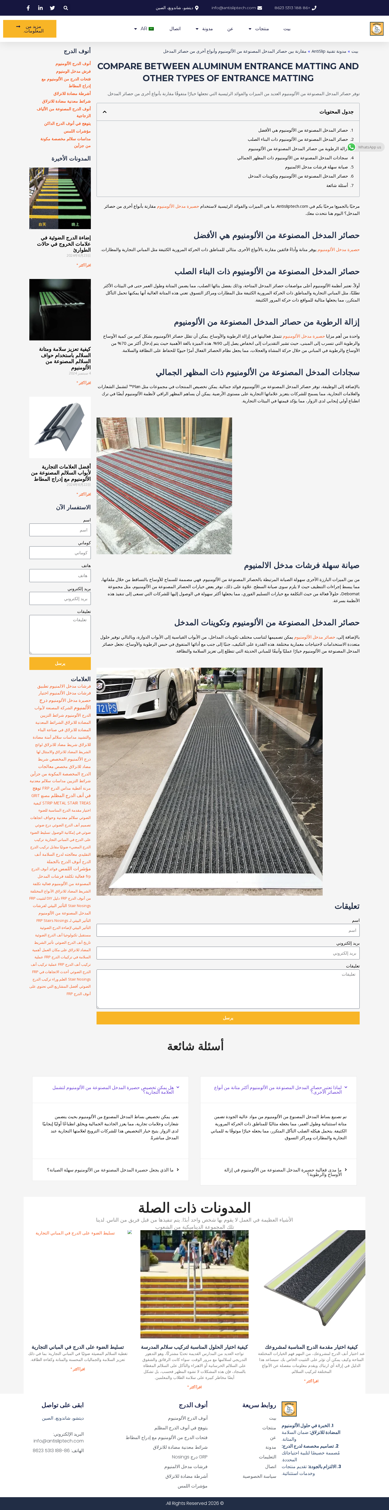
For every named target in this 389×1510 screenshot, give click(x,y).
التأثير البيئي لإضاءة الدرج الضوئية (65, 927)
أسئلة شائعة (337, 185)
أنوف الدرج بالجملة (64, 861)
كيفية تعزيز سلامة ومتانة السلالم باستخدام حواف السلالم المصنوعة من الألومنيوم (65, 358)
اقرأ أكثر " (84, 265)
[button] (66, 7)
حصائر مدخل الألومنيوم (314, 637)
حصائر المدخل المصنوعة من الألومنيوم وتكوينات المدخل (298, 176)
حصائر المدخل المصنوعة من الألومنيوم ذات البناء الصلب (298, 139)
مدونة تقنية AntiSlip (329, 51)
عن (230, 28)
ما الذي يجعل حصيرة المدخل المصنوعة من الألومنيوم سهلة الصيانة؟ (110, 1170)
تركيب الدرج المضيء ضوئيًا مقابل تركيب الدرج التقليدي (60, 847)
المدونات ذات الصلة (194, 1207)
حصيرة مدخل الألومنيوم (178, 206)
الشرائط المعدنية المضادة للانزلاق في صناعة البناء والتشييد (63, 730)
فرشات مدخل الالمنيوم (70, 686)
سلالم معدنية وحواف (61, 817)
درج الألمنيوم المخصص (70, 759)
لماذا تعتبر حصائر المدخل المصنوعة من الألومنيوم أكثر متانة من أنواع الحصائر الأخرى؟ (278, 1089)
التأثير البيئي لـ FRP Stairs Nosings (63, 920)
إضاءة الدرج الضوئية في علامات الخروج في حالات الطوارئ (64, 244)
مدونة (207, 28)
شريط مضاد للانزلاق (60, 744)
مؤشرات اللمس (74, 868)
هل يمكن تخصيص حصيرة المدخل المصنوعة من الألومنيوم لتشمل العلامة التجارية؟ (113, 1089)
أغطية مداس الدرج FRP (62, 788)
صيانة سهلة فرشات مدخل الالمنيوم (316, 167)
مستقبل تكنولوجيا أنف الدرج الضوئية (63, 935)
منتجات (262, 28)
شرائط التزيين (79, 780)
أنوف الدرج (77, 51)
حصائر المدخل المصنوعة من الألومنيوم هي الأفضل (303, 130)
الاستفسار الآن (73, 507)
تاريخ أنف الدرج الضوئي (73, 942)
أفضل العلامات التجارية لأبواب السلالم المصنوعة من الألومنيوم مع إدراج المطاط (61, 473)
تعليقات (353, 966)
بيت (286, 28)
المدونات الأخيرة (71, 158)
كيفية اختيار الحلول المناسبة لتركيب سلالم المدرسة (194, 1347)
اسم (356, 920)
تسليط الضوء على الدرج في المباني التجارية (78, 1347)
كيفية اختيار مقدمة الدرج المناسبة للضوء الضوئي (62, 810)
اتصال (175, 28)
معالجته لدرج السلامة (59, 854)
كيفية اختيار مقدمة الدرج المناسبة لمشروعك (311, 1347)
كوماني (84, 542)
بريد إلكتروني (348, 943)
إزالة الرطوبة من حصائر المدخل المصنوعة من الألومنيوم (298, 148)
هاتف (86, 565)
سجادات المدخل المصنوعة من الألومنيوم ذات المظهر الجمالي (292, 157)
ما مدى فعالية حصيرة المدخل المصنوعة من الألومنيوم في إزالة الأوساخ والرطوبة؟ (283, 1172)
